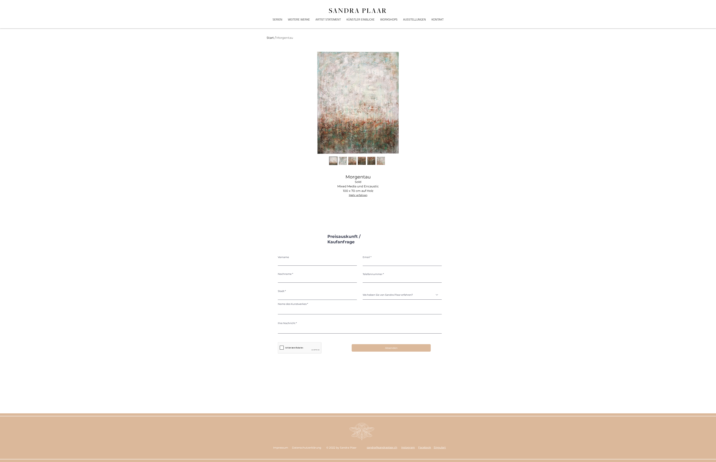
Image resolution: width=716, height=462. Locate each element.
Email (366, 257)
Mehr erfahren (358, 195)
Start (270, 38)
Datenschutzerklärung (306, 447)
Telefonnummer (372, 274)
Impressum (280, 447)
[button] (277, 19)
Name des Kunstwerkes (292, 304)
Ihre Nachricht (286, 323)
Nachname (285, 274)
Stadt (281, 291)
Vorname (283, 257)
